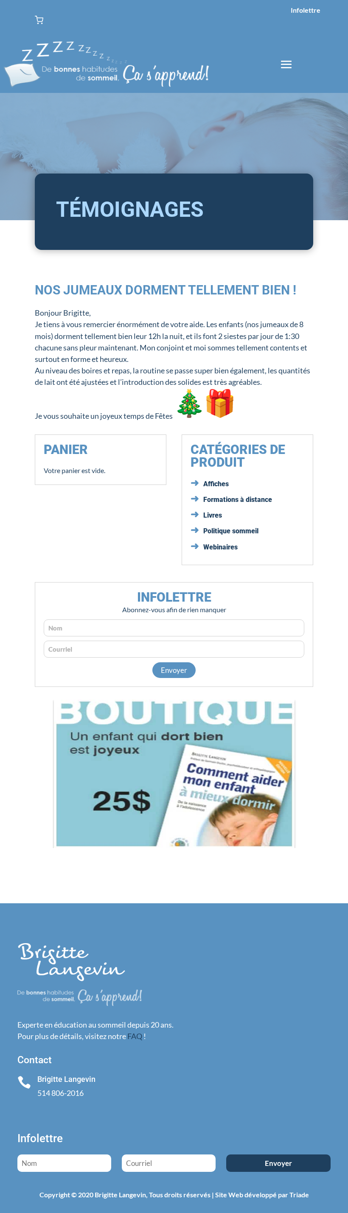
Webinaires (220, 547)
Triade (299, 1195)
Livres (212, 515)
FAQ (134, 1036)
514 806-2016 (60, 1093)
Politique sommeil (230, 531)
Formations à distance (237, 500)
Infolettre (305, 10)
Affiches (216, 484)
